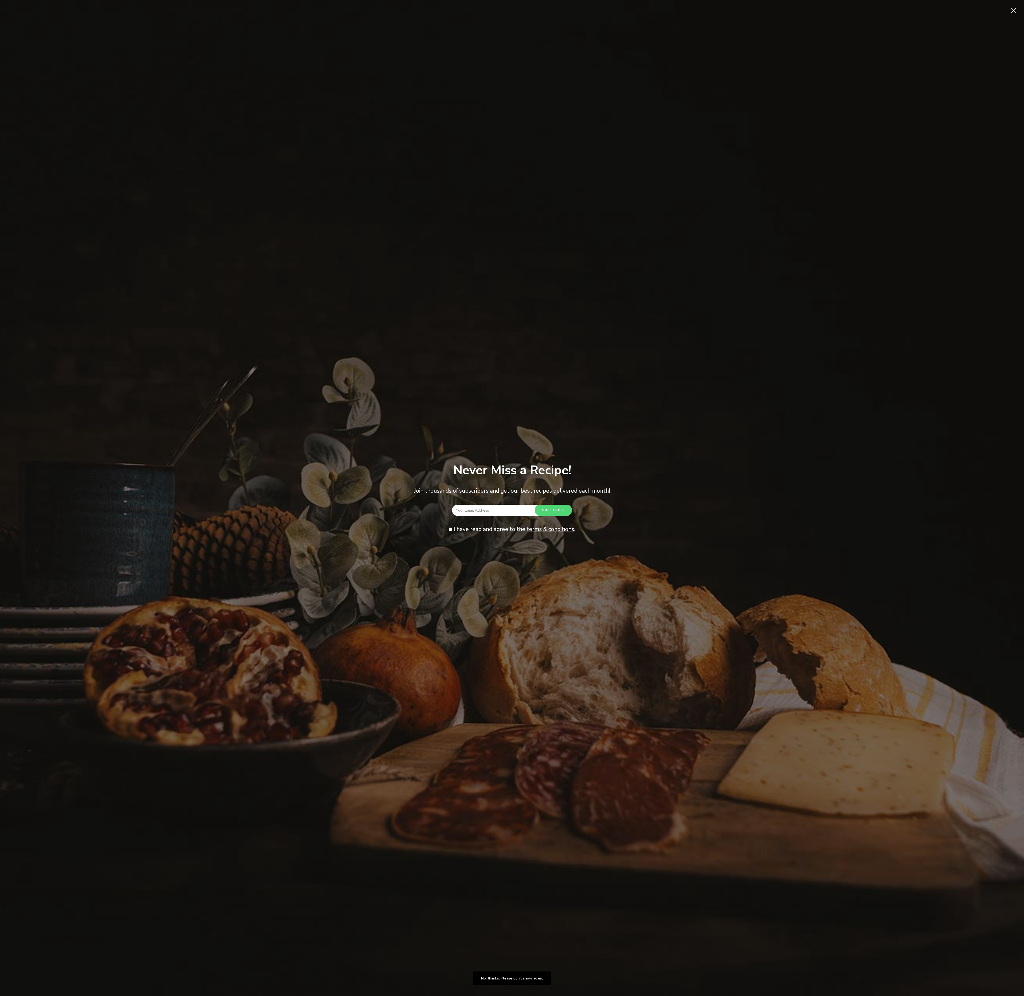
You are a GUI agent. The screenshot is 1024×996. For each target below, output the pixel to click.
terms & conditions (550, 529)
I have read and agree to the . (513, 529)
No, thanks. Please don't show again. (512, 978)
